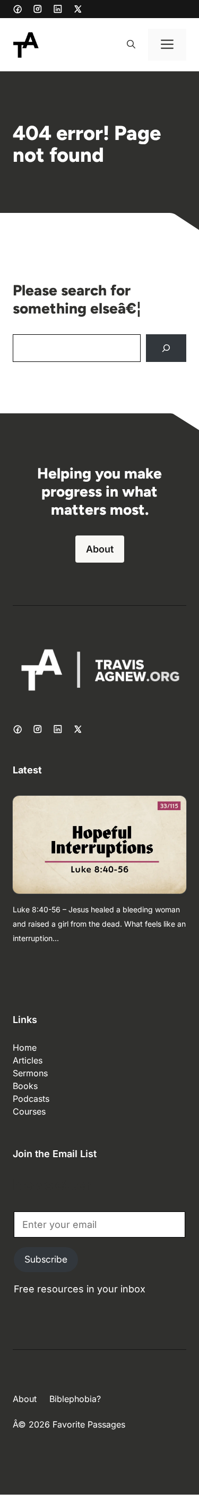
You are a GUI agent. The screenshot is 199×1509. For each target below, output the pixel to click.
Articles (27, 1060)
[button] (131, 45)
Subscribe (45, 1259)
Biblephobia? (75, 1398)
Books (25, 1086)
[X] (78, 9)
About (100, 549)
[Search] (166, 348)
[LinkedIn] (58, 9)
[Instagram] (37, 9)
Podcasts (31, 1098)
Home (25, 1047)
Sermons (30, 1073)
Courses (29, 1111)
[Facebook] (17, 9)
